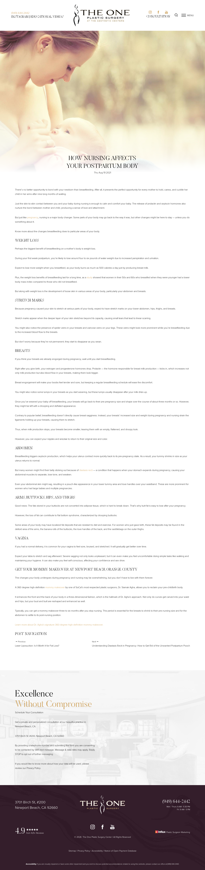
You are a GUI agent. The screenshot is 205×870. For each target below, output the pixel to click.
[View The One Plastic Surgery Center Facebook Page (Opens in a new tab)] (102, 828)
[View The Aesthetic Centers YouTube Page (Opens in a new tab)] (166, 13)
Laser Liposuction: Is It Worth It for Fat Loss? (37, 643)
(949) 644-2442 (20, 13)
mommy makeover (55, 587)
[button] (183, 15)
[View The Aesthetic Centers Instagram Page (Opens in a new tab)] (150, 13)
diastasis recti (86, 470)
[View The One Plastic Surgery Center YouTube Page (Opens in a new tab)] (112, 828)
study (89, 277)
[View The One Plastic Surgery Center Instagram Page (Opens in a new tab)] (92, 828)
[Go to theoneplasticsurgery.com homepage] (101, 15)
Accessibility (97, 850)
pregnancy (32, 217)
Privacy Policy (34, 768)
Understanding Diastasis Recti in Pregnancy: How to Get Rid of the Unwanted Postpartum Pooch (141, 643)
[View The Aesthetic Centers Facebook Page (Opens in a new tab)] (158, 13)
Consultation (158, 16)
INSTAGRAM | (20, 16)
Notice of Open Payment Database (120, 850)
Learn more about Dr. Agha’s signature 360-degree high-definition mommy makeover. (59, 624)
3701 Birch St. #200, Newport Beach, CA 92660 (39, 736)
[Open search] (176, 15)
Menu (190, 15)
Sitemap (72, 850)
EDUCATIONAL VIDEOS (47, 16)
